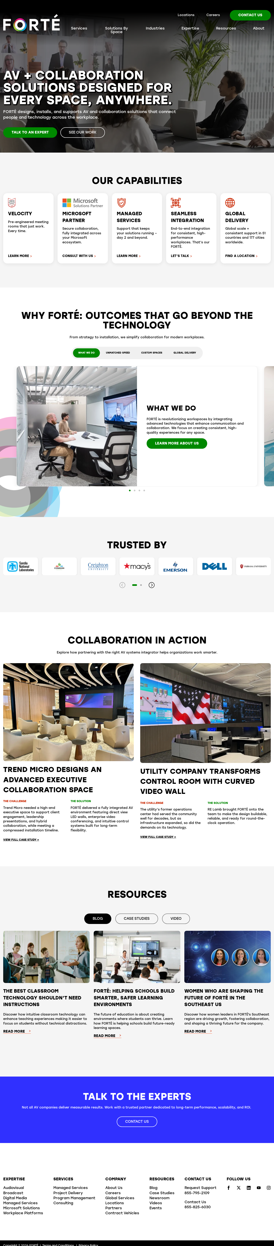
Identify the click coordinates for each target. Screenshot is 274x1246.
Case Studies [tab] (137, 919)
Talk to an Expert (30, 133)
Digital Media (15, 1198)
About (258, 29)
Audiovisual (13, 1188)
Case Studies (162, 1193)
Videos (155, 1203)
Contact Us (250, 15)
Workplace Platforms (23, 1213)
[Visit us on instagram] (269, 1189)
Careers (213, 15)
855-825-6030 (198, 1207)
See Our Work (82, 133)
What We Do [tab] (86, 353)
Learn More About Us (177, 444)
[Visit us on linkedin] (249, 1189)
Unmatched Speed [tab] (118, 353)
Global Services (119, 1198)
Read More (14, 1032)
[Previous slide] (122, 585)
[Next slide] (152, 585)
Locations (186, 15)
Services (79, 29)
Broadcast (13, 1193)
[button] (130, 490)
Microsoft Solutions (21, 1208)
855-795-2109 (197, 1193)
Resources (226, 29)
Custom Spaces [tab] (151, 353)
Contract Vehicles (122, 1213)
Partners (113, 1208)
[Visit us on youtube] (259, 1189)
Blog (153, 1188)
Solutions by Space (116, 30)
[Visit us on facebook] (229, 1189)
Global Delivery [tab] (185, 353)
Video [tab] (176, 919)
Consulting (63, 1203)
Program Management (74, 1198)
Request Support (200, 1188)
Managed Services (20, 1203)
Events (155, 1208)
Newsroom (159, 1198)
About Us (114, 1188)
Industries (155, 29)
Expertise (190, 29)
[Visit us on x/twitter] (239, 1189)
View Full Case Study (21, 839)
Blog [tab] (98, 919)
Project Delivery (68, 1193)
